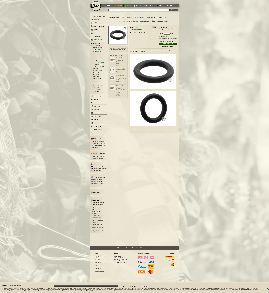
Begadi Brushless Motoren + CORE (99, 228)
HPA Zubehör (97, 99)
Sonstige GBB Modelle (98, 85)
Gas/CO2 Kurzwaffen (97, 49)
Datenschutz (97, 259)
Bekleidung (96, 109)
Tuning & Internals (98, 39)
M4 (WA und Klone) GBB (98, 62)
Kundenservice (96, 215)
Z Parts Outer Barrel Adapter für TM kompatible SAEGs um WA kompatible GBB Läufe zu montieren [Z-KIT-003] (121, 89)
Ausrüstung (96, 112)
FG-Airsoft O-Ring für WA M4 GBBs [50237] (120, 68)
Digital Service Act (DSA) (99, 230)
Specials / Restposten (99, 129)
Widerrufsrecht (96, 211)
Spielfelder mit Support (98, 158)
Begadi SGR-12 (95, 91)
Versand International (98, 204)
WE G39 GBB (96, 72)
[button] (160, 5)
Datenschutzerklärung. (118, 290)
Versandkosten (168, 29)
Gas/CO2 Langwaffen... (139, 17)
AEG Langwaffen (96, 43)
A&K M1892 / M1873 (97, 53)
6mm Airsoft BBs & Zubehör (100, 16)
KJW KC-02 (95, 57)
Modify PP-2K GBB (97, 64)
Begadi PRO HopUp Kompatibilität (97, 225)
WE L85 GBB (96, 74)
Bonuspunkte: (162, 36)
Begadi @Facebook (97, 179)
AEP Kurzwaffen (96, 45)
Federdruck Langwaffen (97, 47)
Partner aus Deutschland (99, 166)
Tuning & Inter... (129, 17)
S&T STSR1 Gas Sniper (98, 66)
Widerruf (96, 192)
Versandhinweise (98, 264)
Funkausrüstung (97, 126)
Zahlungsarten (96, 206)
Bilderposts (95, 147)
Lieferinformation (98, 260)
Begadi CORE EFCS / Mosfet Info (98, 221)
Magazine (96, 29)
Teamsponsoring (97, 217)
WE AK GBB (95, 68)
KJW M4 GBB (96, 58)
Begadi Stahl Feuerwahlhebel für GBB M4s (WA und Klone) (120, 59)
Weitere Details (152, 32)
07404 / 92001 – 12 (120, 262)
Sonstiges (96, 123)
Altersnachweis (96, 209)
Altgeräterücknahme (99, 271)
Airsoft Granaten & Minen (99, 26)
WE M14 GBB (96, 76)
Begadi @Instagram (97, 181)
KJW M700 (95, 60)
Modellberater (97, 22)
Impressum (97, 256)
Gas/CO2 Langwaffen (97, 51)
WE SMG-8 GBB (96, 83)
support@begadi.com (122, 264)
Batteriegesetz (98, 268)
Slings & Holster (97, 106)
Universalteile (96, 87)
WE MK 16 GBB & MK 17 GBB (100, 82)
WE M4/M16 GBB (97, 78)
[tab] (154, 27)
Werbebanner (96, 219)
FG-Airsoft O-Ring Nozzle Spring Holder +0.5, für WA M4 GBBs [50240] (121, 77)
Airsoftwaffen (96, 19)
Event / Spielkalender (99, 143)
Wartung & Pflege (97, 96)
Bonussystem (96, 207)
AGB (96, 265)
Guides (94, 213)
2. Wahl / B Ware (97, 133)
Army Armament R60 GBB (99, 55)
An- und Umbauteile (98, 36)
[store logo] (96, 6)
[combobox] (139, 10)
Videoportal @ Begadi (98, 183)
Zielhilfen (96, 102)
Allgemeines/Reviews (99, 145)
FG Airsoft (136, 27)
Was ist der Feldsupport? (99, 156)
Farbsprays (96, 119)
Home (122, 17)
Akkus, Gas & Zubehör (99, 33)
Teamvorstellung (98, 141)
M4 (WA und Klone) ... (151, 17)
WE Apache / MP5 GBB (98, 70)
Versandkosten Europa (98, 202)
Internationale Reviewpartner (100, 168)
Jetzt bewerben (97, 170)
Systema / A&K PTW (96, 89)
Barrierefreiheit (98, 270)
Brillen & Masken (97, 116)
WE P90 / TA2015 (97, 80)
